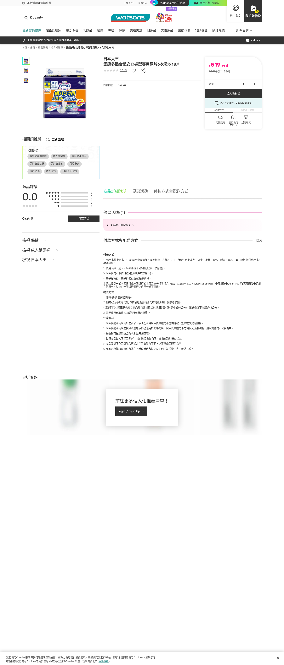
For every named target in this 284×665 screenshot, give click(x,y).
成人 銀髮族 (59, 156)
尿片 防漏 (35, 171)
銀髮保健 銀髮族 (38, 156)
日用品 (151, 30)
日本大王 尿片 (70, 171)
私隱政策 (104, 661)
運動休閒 (184, 30)
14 (137, 268)
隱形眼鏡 (218, 30)
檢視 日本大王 (34, 260)
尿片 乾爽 (74, 163)
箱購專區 (201, 30)
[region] (142, 658)
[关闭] (278, 658)
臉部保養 (72, 30)
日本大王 (111, 59)
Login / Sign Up (128, 411)
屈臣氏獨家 (53, 30)
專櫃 (111, 30)
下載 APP (128, 3)
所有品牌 (242, 30)
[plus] (255, 84)
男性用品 (167, 30)
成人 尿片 (51, 171)
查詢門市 (142, 3)
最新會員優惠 (32, 30)
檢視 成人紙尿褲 (36, 250)
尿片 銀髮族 (57, 163)
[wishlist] (134, 70)
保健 (122, 30)
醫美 (100, 30)
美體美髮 (136, 30)
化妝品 (87, 30)
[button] (253, 11)
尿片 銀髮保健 (37, 163)
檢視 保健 (31, 240)
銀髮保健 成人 (79, 156)
